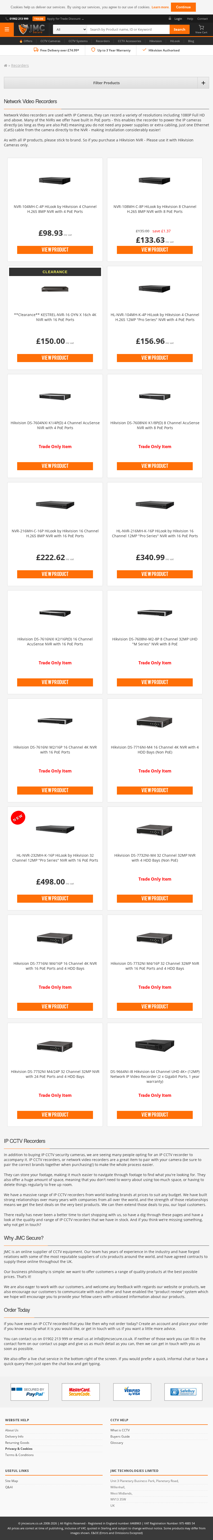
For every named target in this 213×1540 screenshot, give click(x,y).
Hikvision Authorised (164, 50)
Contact (202, 19)
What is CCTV (120, 1430)
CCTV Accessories (129, 41)
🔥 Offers (25, 41)
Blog (191, 41)
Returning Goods (17, 1443)
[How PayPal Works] (30, 1392)
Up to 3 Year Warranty (113, 50)
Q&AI (9, 1487)
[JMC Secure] (31, 29)
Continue (183, 7)
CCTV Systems (78, 41)
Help (190, 19)
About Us (11, 1430)
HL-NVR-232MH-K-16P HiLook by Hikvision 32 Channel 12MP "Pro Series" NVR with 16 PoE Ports (55, 858)
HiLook (175, 41)
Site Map (11, 1481)
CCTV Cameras (50, 41)
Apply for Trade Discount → (59, 19)
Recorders (103, 41)
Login (178, 19)
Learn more (160, 7)
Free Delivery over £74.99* (59, 50)
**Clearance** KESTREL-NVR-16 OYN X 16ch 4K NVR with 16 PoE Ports (55, 317)
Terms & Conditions (19, 1455)
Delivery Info (14, 1436)
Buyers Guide (120, 1436)
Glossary (116, 1443)
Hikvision (155, 41)
